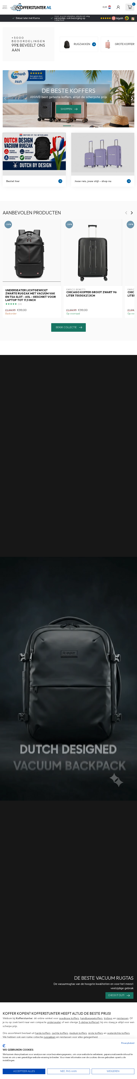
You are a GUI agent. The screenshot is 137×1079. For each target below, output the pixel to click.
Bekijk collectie (66, 327)
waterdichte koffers (118, 1033)
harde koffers (42, 1033)
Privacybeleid (127, 1043)
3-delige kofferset (89, 1022)
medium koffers (78, 1033)
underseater (54, 1022)
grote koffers (95, 1033)
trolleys (108, 1018)
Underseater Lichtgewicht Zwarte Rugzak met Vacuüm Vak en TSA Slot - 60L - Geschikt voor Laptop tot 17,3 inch (30, 295)
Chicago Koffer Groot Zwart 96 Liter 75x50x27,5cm (91, 294)
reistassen (122, 1018)
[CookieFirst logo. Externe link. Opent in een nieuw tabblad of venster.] (4, 1045)
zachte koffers (60, 1033)
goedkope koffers (69, 1018)
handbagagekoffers (91, 1018)
